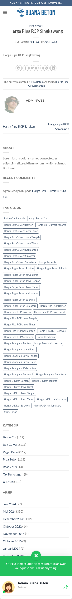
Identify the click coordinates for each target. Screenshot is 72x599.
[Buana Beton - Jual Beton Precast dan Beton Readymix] (36, 12)
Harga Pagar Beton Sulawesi (19, 299)
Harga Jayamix (47, 262)
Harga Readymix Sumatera (51, 374)
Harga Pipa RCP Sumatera (18, 336)
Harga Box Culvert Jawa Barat (21, 230)
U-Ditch (8, 481)
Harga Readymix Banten (17, 343)
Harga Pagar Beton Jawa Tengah (22, 280)
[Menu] (5, 12)
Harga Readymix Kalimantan (20, 368)
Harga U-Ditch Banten (16, 380)
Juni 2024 (9, 504)
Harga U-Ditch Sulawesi (17, 405)
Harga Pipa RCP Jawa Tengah (20, 318)
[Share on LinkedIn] (53, 68)
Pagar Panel (11, 452)
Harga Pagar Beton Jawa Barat (21, 274)
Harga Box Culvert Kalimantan (21, 249)
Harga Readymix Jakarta (48, 343)
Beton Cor (10, 437)
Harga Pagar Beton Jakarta (52, 268)
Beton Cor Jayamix (14, 218)
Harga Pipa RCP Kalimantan (19, 330)
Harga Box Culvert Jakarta (51, 224)
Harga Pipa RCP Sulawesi (52, 330)
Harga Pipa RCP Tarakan (19, 126)
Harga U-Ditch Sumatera (47, 405)
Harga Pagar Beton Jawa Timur (21, 287)
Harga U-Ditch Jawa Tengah (19, 393)
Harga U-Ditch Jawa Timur (19, 399)
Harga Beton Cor (37, 218)
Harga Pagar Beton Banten (19, 268)
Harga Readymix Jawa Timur (20, 361)
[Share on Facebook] (25, 68)
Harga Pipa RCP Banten (53, 305)
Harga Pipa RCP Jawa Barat (49, 312)
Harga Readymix (45, 336)
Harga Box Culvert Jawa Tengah (22, 237)
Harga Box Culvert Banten (18, 224)
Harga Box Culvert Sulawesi (19, 255)
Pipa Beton (36, 26)
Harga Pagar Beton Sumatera (20, 305)
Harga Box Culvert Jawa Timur (21, 243)
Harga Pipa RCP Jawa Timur (19, 324)
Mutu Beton (10, 411)
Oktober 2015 (12, 541)
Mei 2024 (9, 511)
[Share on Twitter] (32, 68)
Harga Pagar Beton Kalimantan (21, 293)
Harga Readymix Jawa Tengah (20, 355)
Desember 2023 (13, 519)
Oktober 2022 (12, 526)
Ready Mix (10, 467)
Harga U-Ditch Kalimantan (51, 399)
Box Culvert (11, 444)
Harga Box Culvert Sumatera (20, 262)
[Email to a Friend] (39, 68)
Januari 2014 (11, 548)
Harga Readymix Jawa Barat (20, 349)
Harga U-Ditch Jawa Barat (18, 386)
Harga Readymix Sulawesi (18, 374)
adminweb (51, 42)
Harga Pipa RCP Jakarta (17, 312)
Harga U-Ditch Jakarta (44, 380)
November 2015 (13, 533)
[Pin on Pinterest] (46, 68)
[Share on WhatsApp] (19, 68)
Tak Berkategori (13, 474)
